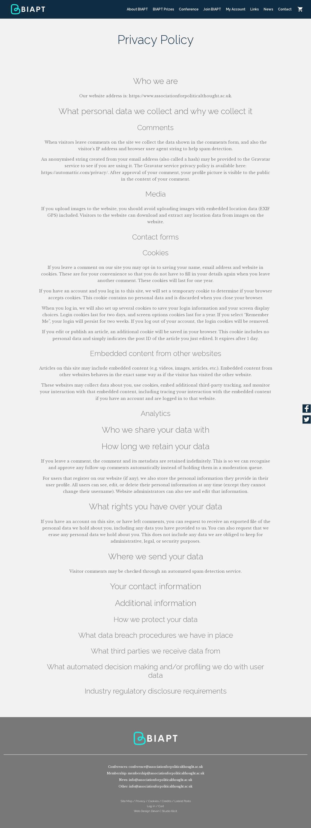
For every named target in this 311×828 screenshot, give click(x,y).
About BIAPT (137, 9)
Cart (300, 9)
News (268, 9)
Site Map (126, 801)
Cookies (153, 801)
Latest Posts (182, 801)
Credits (166, 801)
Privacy (140, 801)
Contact (285, 9)
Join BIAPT (212, 9)
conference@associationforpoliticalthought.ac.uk (166, 767)
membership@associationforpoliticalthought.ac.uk (166, 773)
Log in (151, 806)
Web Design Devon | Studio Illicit (155, 811)
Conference (189, 9)
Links (254, 9)
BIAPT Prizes (163, 9)
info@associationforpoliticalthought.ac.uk (160, 780)
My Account (235, 9)
